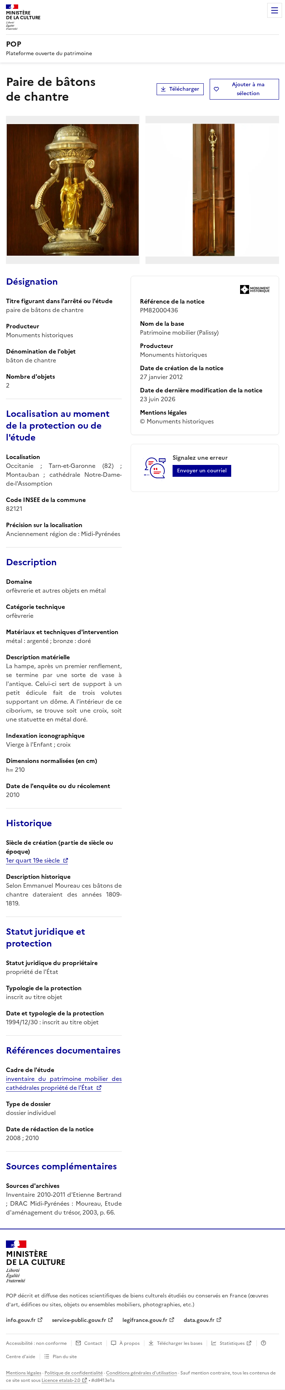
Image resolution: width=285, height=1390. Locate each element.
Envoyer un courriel (202, 471)
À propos (129, 1343)
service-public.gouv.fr (79, 1320)
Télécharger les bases (179, 1343)
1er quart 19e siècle (33, 860)
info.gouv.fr (21, 1320)
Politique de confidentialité (74, 1373)
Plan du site (65, 1356)
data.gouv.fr (199, 1320)
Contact (93, 1343)
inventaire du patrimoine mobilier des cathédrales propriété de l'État (64, 1083)
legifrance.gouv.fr (144, 1320)
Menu (274, 10)
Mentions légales (23, 1373)
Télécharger (184, 89)
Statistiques (232, 1343)
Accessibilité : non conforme (36, 1343)
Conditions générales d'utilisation (141, 1373)
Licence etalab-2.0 (61, 1380)
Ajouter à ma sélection (248, 89)
